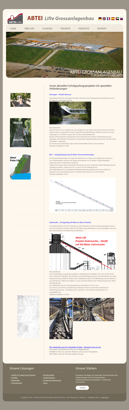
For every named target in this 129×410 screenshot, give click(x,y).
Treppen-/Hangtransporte (52, 380)
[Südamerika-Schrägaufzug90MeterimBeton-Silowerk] (70, 222)
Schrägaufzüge (16, 383)
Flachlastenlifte (48, 375)
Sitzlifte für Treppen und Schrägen (23, 375)
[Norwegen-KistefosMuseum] (60, 94)
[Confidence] (66, 18)
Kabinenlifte (15, 380)
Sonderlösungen (49, 378)
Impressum (105, 397)
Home (45, 383)
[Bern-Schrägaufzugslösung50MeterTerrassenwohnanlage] (71, 154)
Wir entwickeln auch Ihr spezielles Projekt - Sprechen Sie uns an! (75, 347)
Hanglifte (14, 378)
